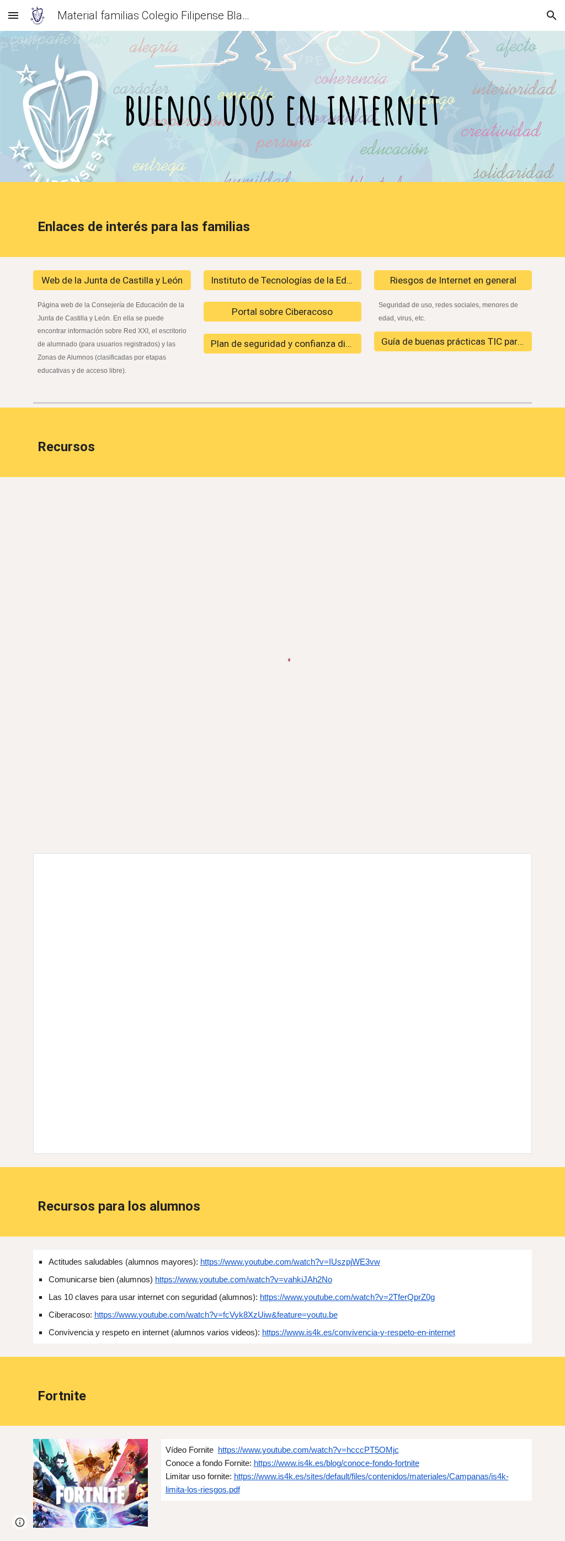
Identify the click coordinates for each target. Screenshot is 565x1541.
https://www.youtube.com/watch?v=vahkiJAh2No (243, 1279)
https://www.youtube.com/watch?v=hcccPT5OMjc (308, 1450)
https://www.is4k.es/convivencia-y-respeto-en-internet (358, 1332)
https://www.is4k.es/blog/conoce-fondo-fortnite (336, 1463)
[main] (282, 109)
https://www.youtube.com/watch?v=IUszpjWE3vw (290, 1262)
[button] (13, 15)
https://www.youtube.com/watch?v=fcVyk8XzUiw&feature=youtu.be (216, 1314)
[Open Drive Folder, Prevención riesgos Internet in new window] (511, 867)
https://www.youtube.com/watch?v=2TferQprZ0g (347, 1297)
